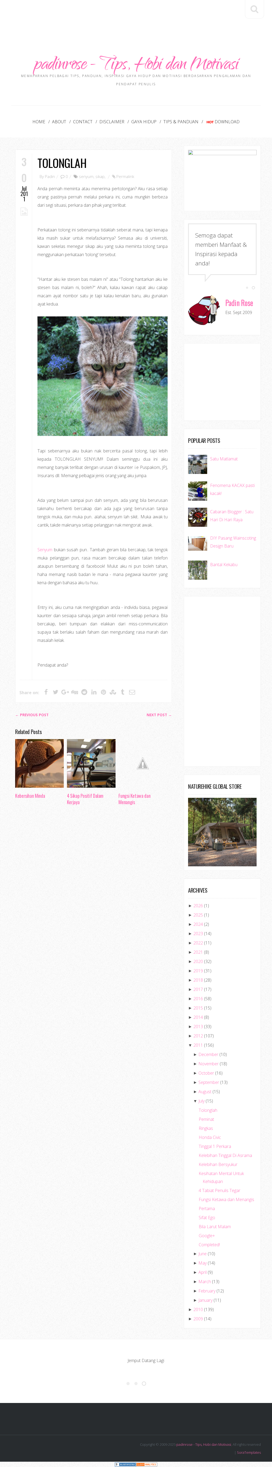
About (59, 122)
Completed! (209, 1245)
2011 (198, 1045)
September (208, 1082)
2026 (198, 906)
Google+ (207, 1236)
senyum (86, 176)
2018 (198, 980)
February (206, 1291)
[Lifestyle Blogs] (125, 1464)
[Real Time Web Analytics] (146, 1464)
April (202, 1272)
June (202, 1254)
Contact (82, 122)
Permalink (125, 176)
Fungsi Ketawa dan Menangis (134, 798)
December (208, 1054)
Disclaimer (111, 122)
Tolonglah (61, 162)
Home (38, 122)
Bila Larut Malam (215, 1226)
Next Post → (159, 715)
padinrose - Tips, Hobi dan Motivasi (136, 65)
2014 (198, 1017)
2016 (198, 999)
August (204, 1092)
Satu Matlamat (224, 459)
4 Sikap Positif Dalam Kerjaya (85, 798)
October (206, 1073)
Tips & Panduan (180, 122)
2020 (198, 961)
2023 (198, 933)
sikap (100, 176)
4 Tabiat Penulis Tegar (219, 1190)
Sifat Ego (207, 1217)
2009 (198, 1319)
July (201, 1101)
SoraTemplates (249, 1452)
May (202, 1263)
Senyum (44, 550)
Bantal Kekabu (223, 564)
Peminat (206, 1119)
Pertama (207, 1208)
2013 (198, 1026)
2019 (198, 971)
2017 (198, 989)
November (208, 1064)
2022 (198, 943)
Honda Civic (210, 1137)
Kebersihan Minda (30, 795)
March (204, 1281)
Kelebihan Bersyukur (218, 1164)
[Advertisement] (136, 16)
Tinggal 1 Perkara (215, 1146)
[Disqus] (93, 891)
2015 (198, 1008)
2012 (198, 1036)
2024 (198, 924)
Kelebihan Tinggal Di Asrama (225, 1155)
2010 (198, 1309)
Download (227, 122)
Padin (50, 176)
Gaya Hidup (143, 122)
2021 (198, 952)
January (205, 1300)
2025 (198, 915)
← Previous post (32, 715)
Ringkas (206, 1128)
